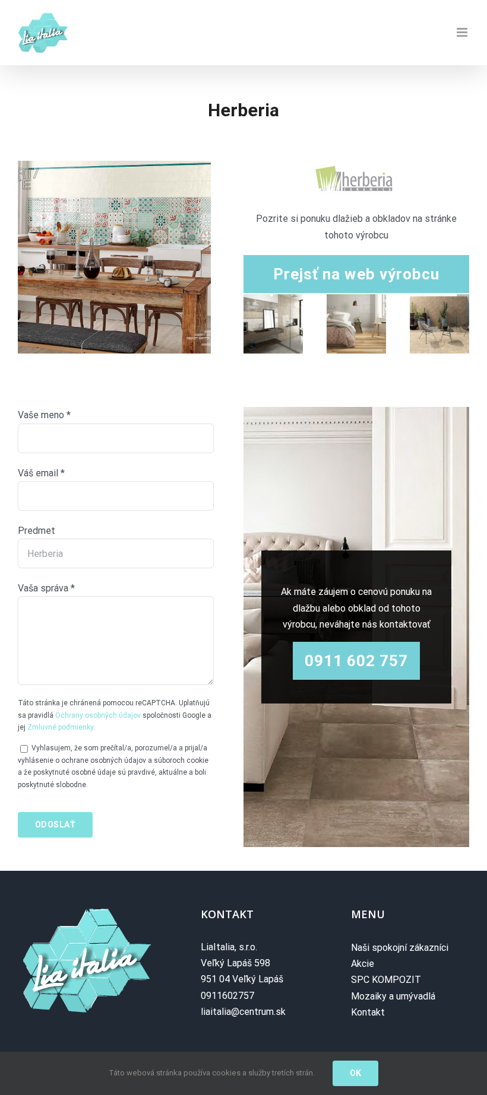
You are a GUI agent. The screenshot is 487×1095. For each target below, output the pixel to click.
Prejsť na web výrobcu (356, 274)
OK (356, 1073)
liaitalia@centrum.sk (243, 1011)
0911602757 (227, 995)
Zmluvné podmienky (60, 727)
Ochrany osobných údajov (98, 715)
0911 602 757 (356, 661)
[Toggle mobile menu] (463, 32)
